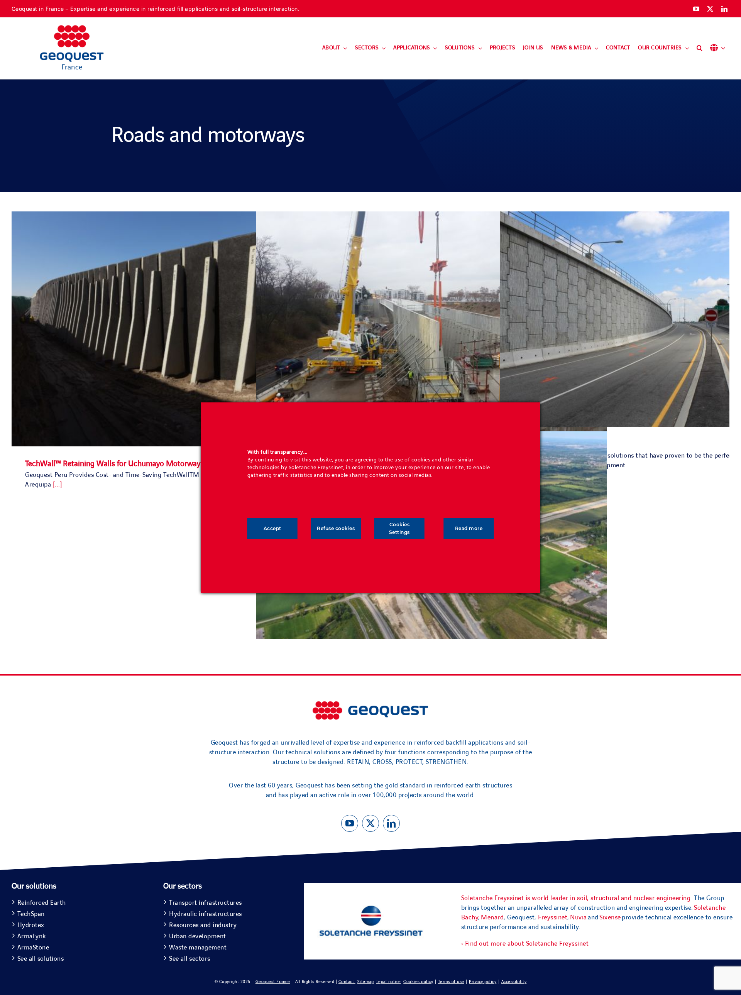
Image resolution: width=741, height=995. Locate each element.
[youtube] (696, 9)
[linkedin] (724, 9)
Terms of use (451, 982)
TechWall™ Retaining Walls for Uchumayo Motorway (112, 463)
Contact (346, 982)
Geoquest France (272, 982)
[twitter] (710, 9)
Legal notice (388, 982)
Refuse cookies (336, 528)
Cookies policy (418, 982)
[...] (58, 484)
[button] (699, 48)
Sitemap (365, 982)
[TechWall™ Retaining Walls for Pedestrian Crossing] (431, 216)
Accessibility (514, 982)
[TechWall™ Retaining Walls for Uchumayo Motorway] (187, 216)
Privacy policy (482, 982)
